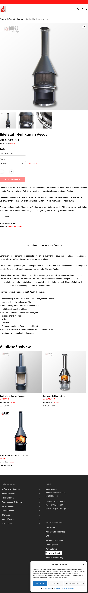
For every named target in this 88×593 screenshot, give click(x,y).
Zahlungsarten (52, 545)
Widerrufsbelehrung (54, 557)
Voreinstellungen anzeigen (74, 583)
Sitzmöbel (6, 515)
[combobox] (13, 153)
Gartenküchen (8, 511)
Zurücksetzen (33, 163)
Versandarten (51, 549)
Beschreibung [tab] (31, 245)
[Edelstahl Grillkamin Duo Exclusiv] (21, 431)
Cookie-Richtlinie (48, 588)
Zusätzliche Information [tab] (52, 245)
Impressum (71, 588)
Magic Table (7, 523)
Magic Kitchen (8, 519)
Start (2, 19)
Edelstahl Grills (8, 493)
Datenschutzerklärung (60, 588)
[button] (84, 565)
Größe (2, 149)
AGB (47, 536)
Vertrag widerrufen (54, 553)
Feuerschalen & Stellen (12, 502)
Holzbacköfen (8, 498)
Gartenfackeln (8, 506)
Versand (12, 143)
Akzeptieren (40, 583)
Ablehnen (55, 583)
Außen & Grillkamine (15, 19)
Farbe (2, 159)
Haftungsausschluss (54, 540)
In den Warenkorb (12, 179)
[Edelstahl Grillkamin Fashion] (21, 372)
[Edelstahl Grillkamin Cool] (64, 372)
